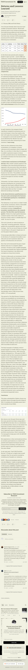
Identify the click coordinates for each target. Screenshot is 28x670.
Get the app (20, 663)
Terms (11, 660)
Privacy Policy (15, 653)
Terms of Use (21, 650)
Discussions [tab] (11, 605)
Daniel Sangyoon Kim (9, 546)
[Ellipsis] (26, 547)
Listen (25, 16)
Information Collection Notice (18, 652)
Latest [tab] (6, 605)
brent (5, 570)
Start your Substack (10, 663)
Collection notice (18, 660)
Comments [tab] (4, 534)
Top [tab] (2, 605)
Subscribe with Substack (15, 647)
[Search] (25, 605)
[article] (14, 612)
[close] (24, 620)
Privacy (8, 660)
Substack (7, 667)
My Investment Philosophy (9, 609)
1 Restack (17, 519)
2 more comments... (5, 598)
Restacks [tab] (10, 534)
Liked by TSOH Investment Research (12, 548)
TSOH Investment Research (10, 15)
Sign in (25, 2)
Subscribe (20, 2)
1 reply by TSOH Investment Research (14, 566)
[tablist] (7, 534)
